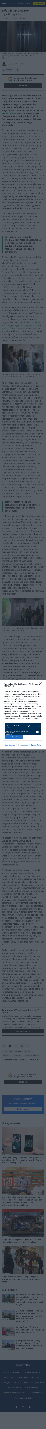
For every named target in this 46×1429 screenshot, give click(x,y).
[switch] (37, 732)
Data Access (23, 745)
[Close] (41, 684)
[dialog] (23, 714)
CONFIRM (14, 737)
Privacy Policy (36, 745)
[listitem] (22, 726)
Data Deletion (10, 745)
